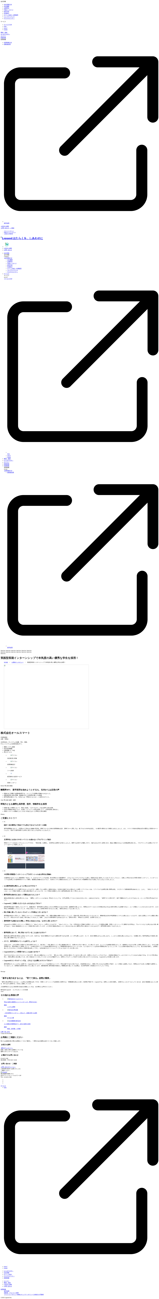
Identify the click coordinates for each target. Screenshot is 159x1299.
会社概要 (6, 6)
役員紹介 (6, 13)
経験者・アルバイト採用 (11, 1293)
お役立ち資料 (8, 1284)
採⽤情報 (6, 465)
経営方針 (6, 11)
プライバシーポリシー (9, 231)
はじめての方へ (5, 34)
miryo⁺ (5, 28)
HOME (6, 662)
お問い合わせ (8, 1286)
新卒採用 (6, 1291)
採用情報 (3, 1289)
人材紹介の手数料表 (8, 233)
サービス (6, 273)
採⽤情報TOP (8, 42)
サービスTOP (8, 24)
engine (5, 29)
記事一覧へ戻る (5, 1031)
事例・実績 (4, 32)
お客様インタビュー (18, 662)
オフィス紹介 (8, 1274)
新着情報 (3, 37)
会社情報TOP (8, 4)
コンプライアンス (9, 16)
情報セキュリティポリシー (10, 232)
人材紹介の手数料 (38, 1294)
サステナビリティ (9, 18)
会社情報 (6, 253)
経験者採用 (7, 44)
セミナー (3, 36)
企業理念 (6, 8)
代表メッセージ (8, 9)
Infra (5, 26)
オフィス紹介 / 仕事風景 (11, 15)
